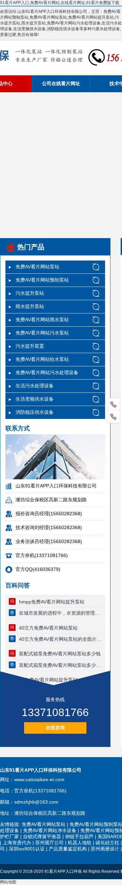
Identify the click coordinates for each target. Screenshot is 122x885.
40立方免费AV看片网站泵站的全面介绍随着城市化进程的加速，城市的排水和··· (60, 639)
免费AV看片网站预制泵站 (42, 280)
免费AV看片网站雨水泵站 (42, 319)
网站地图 (8, 882)
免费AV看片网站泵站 (37, 266)
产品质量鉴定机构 (68, 848)
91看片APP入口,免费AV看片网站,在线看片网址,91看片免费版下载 (59, 2)
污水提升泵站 (30, 293)
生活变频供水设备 (35, 399)
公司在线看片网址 (61, 83)
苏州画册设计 (105, 848)
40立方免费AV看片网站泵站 (48, 628)
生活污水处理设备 (35, 385)
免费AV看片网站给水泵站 (42, 359)
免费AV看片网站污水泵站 (42, 332)
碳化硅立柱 (107, 842)
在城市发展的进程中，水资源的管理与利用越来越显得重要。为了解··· (60, 613)
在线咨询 (55, 727)
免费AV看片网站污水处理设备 (47, 372)
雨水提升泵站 (30, 306)
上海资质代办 (17, 842)
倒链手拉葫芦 (79, 836)
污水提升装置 (30, 346)
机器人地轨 (80, 842)
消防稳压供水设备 (35, 412)
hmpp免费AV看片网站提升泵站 (51, 601)
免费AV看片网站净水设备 (49, 830)
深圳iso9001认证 (27, 848)
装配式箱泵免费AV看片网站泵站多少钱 (60, 653)
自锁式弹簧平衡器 (42, 836)
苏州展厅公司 (49, 842)
